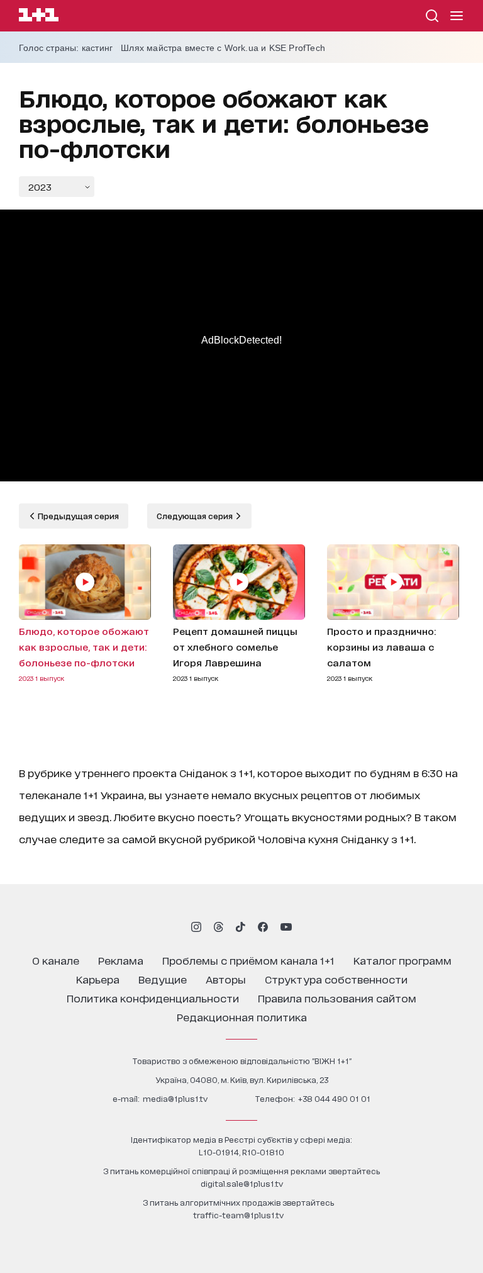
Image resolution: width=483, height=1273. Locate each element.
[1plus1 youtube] (286, 927)
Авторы (226, 979)
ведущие (162, 979)
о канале (55, 960)
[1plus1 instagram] (196, 927)
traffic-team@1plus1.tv (238, 1215)
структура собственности (336, 979)
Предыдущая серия (77, 515)
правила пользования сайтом (337, 998)
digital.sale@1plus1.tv (242, 1183)
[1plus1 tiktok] (240, 927)
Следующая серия (196, 515)
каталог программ (402, 960)
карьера (97, 979)
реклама (120, 960)
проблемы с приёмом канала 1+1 (248, 960)
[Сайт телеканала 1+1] (38, 17)
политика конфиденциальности (153, 998)
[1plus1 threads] (218, 927)
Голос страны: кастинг (66, 48)
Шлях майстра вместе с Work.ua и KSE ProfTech (223, 48)
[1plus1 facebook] (263, 927)
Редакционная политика (242, 1017)
